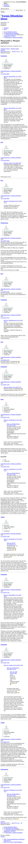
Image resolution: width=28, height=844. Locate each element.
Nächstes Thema (15, 48)
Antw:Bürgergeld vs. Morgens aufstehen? (11, 71)
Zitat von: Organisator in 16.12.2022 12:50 (13, 668)
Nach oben (3, 823)
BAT (2, 142)
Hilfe (5, 839)
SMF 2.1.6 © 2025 (8, 842)
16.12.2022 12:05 (5, 291)
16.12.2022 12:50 (5, 384)
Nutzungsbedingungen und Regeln (15, 839)
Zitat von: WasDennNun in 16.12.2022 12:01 (13, 424)
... (11, 51)
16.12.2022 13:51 (5, 742)
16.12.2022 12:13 (5, 317)
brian (2, 399)
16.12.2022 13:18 (5, 592)
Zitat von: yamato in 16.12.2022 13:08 (13, 665)
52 (19, 51)
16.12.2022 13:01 (5, 466)
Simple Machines (18, 842)
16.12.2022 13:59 (5, 787)
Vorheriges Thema (5, 48)
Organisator (4, 56)
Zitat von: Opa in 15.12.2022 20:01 (12, 163)
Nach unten (3, 51)
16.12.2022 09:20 (5, 198)
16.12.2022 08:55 (5, 73)
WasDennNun (4, 223)
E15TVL (13, 36)
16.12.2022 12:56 (5, 417)
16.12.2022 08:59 (5, 160)
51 (17, 51)
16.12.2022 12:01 (5, 240)
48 (12, 51)
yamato (3, 517)
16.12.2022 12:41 (5, 360)
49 (14, 51)
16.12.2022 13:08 (5, 536)
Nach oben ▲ (7, 840)
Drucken (3, 50)
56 (21, 51)
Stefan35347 (7, 36)
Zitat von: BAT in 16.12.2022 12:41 (12, 387)
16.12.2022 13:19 (5, 662)
